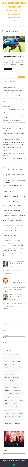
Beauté (4, 337)
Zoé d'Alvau (9, 50)
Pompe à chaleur (8, 410)
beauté (12, 361)
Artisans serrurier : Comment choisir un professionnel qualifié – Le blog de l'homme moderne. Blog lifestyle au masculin (13, 242)
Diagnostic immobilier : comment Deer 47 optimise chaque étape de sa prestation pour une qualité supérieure (14, 122)
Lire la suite (8, 69)
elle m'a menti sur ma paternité (11, 377)
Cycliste (17, 371)
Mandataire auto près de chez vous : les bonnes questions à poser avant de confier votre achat (13, 169)
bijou (19, 361)
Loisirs (4, 340)
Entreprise (5, 335)
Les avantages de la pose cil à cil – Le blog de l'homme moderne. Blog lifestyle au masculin (14, 250)
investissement (15, 387)
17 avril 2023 (20, 50)
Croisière (20, 367)
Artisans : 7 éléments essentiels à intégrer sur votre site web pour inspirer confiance (14, 175)
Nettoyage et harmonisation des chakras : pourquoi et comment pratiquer (13, 163)
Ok (14, 465)
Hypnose (7, 387)
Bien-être (5, 330)
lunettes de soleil (9, 393)
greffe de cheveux (9, 384)
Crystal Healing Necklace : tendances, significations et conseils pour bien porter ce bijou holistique (14, 180)
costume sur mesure (9, 367)
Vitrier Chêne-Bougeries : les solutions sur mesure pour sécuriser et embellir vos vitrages (13, 149)
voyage (21, 419)
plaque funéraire (8, 406)
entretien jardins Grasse (10, 380)
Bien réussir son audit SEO (17, 230)
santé (14, 413)
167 (6, 312)
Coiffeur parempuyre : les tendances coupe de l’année (13, 154)
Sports (6, 53)
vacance (14, 419)
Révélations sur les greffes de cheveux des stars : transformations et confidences (14, 253)
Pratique (5, 328)
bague (6, 361)
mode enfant (13, 400)
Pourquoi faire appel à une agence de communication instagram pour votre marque (12, 128)
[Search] (14, 21)
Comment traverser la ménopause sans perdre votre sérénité (12, 91)
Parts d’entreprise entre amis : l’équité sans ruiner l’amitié (13, 96)
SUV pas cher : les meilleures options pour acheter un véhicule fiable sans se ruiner (13, 143)
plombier (18, 406)
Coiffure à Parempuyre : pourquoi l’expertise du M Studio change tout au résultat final (14, 100)
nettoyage (7, 403)
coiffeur (12, 364)
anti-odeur (16, 354)
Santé (4, 332)
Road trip (7, 413)
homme (18, 384)
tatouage (7, 419)
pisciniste (15, 403)
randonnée (18, 410)
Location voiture (17, 390)
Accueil (4, 323)
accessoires (7, 354)
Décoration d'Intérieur (9, 374)
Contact (5, 342)
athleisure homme (9, 358)
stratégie (19, 416)
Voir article (7, 276)
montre (21, 400)
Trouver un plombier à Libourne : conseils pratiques (13, 116)
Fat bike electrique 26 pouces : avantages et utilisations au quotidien (14, 159)
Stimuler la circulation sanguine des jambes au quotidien (13, 134)
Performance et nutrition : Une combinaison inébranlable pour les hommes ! (14, 56)
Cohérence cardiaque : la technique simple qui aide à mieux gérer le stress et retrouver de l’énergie (13, 111)
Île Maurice (17, 423)
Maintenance (19, 393)
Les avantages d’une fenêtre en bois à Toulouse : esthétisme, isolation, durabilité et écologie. (13, 222)
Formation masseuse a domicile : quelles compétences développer (13, 86)
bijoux (6, 364)
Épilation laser (8, 423)
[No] (26, 463)
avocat (18, 358)
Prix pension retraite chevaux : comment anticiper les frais (13, 105)
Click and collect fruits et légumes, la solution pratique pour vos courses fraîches (14, 138)
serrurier (21, 413)
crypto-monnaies (8, 371)
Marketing (7, 397)
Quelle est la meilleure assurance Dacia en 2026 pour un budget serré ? (13, 186)
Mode (4, 325)
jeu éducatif (7, 390)
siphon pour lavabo (9, 416)
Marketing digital (16, 397)
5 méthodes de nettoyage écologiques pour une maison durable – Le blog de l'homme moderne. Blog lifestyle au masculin (14, 217)
